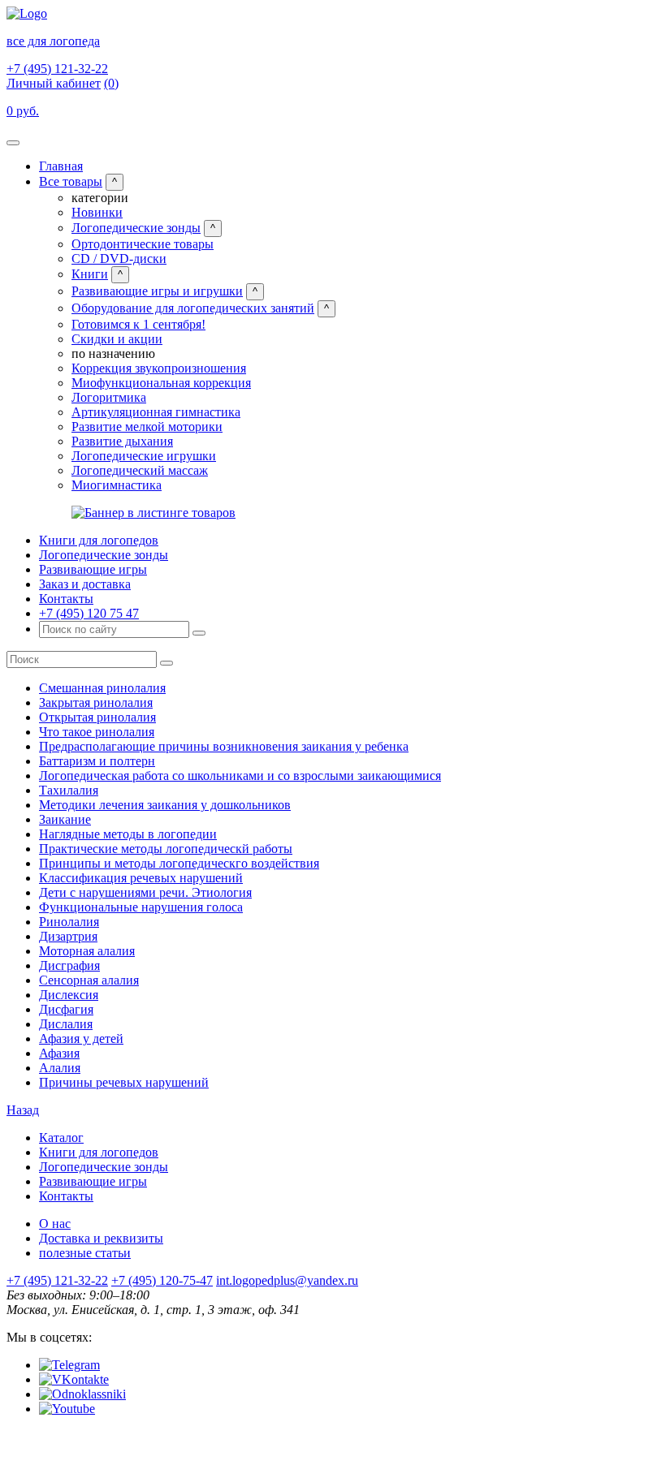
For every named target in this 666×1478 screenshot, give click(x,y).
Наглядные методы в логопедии (128, 834)
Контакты (66, 598)
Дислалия (66, 1024)
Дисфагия (66, 1009)
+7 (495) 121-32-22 (57, 68)
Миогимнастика (116, 485)
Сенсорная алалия (89, 980)
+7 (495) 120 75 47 (89, 613)
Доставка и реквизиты (101, 1238)
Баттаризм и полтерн (97, 761)
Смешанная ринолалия (102, 688)
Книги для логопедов (98, 540)
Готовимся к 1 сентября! (138, 324)
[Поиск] (198, 633)
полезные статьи (85, 1253)
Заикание (65, 819)
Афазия (59, 1053)
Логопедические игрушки (143, 456)
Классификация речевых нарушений (141, 878)
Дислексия (68, 995)
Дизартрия (68, 936)
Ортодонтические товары (142, 244)
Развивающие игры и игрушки (157, 291)
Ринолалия (69, 922)
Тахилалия (68, 790)
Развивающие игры (93, 569)
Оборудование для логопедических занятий (192, 308)
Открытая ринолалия (97, 717)
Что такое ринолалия (96, 732)
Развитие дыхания (122, 441)
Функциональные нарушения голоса (141, 907)
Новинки (97, 212)
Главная (61, 166)
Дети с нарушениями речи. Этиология (145, 892)
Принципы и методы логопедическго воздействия (179, 863)
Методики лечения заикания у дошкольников (165, 805)
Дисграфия (69, 965)
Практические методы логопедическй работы (165, 848)
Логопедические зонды (136, 228)
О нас (55, 1223)
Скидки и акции (116, 339)
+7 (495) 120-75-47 (162, 1280)
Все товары (70, 181)
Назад (22, 1110)
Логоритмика (108, 397)
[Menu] (12, 142)
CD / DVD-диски (118, 258)
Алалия (59, 1068)
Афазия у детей (81, 1038)
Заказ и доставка (85, 584)
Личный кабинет (53, 83)
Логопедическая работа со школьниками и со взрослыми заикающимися (240, 775)
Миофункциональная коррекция (161, 383)
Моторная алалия (87, 951)
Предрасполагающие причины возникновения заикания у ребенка (224, 746)
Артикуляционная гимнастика (155, 412)
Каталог (61, 1137)
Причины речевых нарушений (124, 1082)
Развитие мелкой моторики (147, 426)
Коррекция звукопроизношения (158, 368)
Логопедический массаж (139, 470)
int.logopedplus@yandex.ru (287, 1280)
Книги (89, 274)
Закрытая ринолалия (96, 702)
